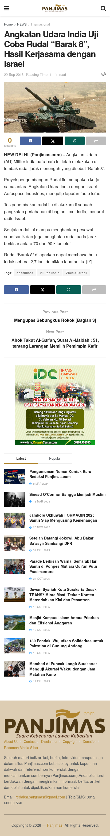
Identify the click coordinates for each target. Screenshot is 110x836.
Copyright (70, 741)
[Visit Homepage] (55, 8)
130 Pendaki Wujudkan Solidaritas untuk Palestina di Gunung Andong (66, 643)
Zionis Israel (76, 272)
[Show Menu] (6, 8)
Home (8, 24)
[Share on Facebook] (30, 141)
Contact (30, 741)
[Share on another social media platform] (96, 141)
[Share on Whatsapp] (75, 141)
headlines (25, 272)
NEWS (22, 24)
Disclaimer (49, 741)
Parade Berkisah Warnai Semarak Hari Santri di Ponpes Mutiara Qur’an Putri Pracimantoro (63, 566)
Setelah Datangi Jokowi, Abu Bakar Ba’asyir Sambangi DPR (61, 540)
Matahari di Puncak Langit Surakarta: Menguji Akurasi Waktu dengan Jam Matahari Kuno (63, 669)
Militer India (50, 272)
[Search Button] (103, 8)
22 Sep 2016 (13, 74)
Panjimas (54, 825)
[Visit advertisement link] (55, 405)
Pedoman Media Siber (21, 747)
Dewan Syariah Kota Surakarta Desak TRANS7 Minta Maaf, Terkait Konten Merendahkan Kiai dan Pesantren (63, 594)
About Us (11, 741)
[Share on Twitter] (52, 141)
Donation (89, 741)
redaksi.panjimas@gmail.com (40, 797)
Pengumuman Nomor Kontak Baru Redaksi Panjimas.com (60, 474)
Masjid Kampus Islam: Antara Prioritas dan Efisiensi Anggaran (64, 620)
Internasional (40, 24)
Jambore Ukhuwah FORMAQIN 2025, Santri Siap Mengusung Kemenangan (63, 517)
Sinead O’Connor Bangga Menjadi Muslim (67, 494)
